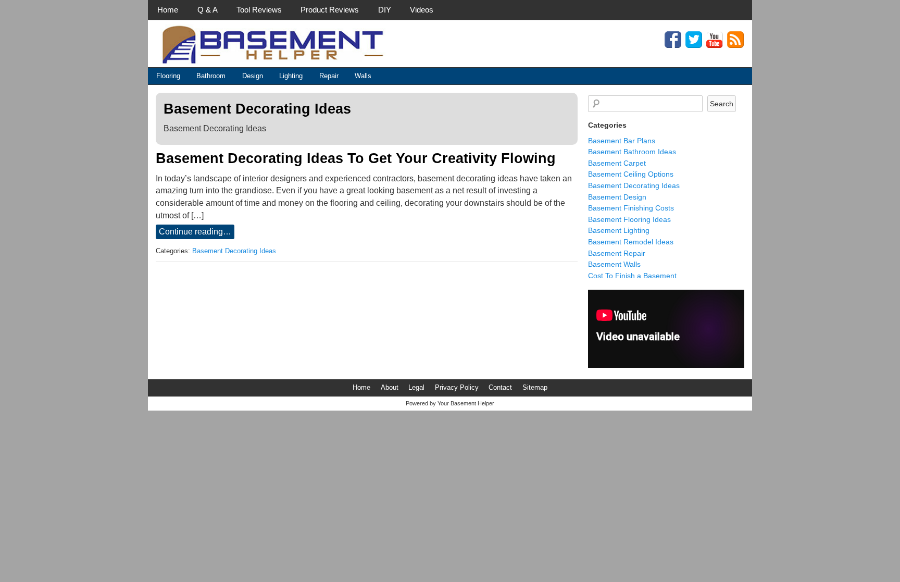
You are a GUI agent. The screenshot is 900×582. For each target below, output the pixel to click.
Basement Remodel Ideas (630, 242)
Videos (421, 9)
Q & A (207, 9)
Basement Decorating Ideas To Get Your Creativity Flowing (356, 158)
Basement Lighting (618, 230)
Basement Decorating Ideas (234, 251)
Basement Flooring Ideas (629, 219)
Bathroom (211, 76)
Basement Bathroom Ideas (632, 151)
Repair (329, 76)
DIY (384, 9)
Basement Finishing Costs (631, 208)
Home (167, 9)
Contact (500, 387)
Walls (363, 76)
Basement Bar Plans (621, 141)
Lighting (291, 76)
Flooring (168, 76)
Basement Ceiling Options (630, 174)
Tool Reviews (259, 9)
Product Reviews (330, 9)
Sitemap (534, 387)
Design (252, 76)
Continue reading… (195, 231)
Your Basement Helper (466, 403)
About (389, 387)
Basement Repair (616, 253)
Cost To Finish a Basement (632, 275)
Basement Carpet (617, 163)
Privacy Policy (457, 387)
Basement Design (617, 197)
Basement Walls (614, 264)
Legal (416, 387)
